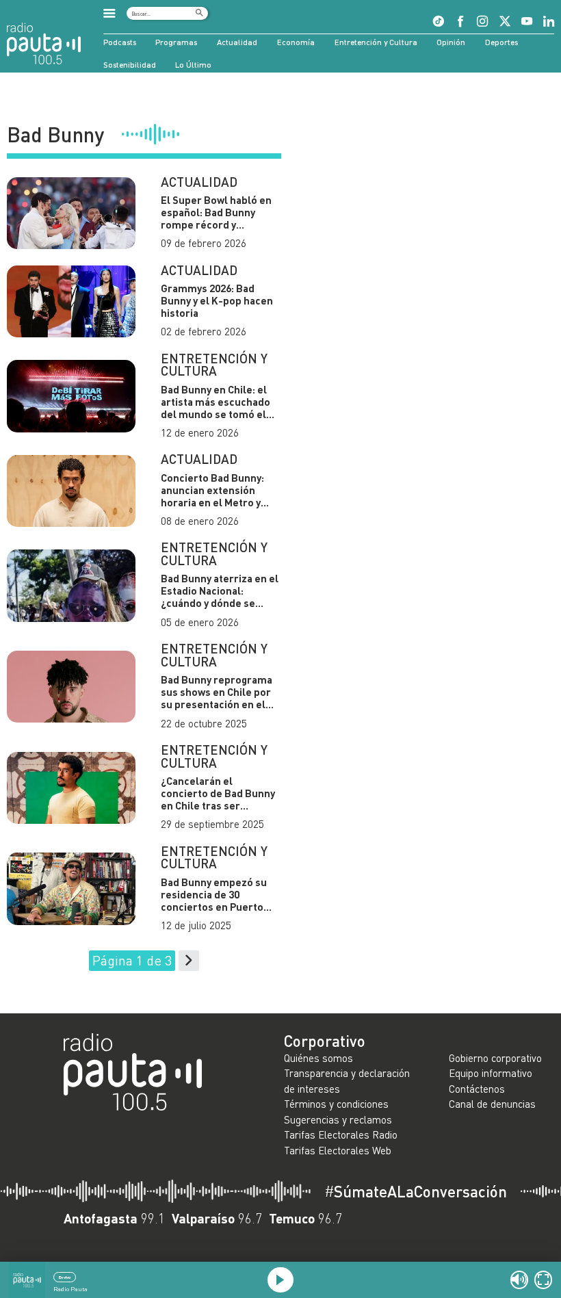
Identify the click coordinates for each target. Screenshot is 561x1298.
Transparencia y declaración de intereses (347, 1081)
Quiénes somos (318, 1058)
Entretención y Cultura (376, 42)
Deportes (501, 42)
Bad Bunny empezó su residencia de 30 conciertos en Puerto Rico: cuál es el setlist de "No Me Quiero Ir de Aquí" (220, 894)
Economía (296, 42)
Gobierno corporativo (495, 1058)
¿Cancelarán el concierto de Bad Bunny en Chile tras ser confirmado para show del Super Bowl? (218, 793)
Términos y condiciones (336, 1104)
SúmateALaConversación (415, 1191)
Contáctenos (477, 1088)
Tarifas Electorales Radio (340, 1134)
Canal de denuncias (492, 1104)
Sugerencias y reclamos (338, 1119)
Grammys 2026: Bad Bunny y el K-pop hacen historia (217, 300)
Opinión (450, 42)
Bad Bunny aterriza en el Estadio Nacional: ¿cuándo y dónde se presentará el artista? (219, 590)
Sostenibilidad (129, 64)
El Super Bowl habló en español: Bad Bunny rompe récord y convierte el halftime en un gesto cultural (219, 212)
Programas (176, 42)
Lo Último (193, 64)
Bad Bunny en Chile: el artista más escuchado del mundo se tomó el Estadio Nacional (215, 401)
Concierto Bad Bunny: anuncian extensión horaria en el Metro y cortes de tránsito (212, 489)
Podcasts (119, 42)
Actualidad (237, 42)
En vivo (64, 1277)
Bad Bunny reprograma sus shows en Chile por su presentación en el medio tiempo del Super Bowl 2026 (219, 691)
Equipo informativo (490, 1073)
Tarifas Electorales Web (337, 1150)
